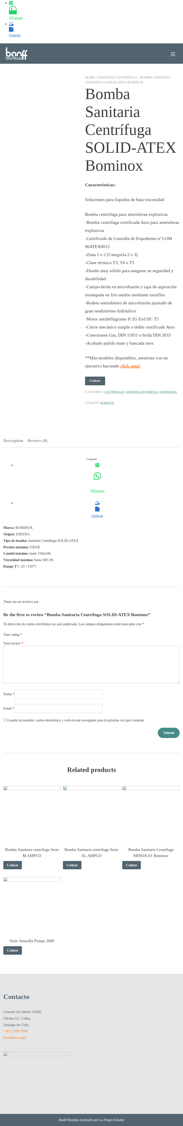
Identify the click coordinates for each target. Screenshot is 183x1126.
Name (9, 694)
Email (8, 708)
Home (90, 77)
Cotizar (95, 380)
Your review (13, 643)
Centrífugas (114, 392)
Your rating (12, 634)
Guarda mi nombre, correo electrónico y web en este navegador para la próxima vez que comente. (76, 720)
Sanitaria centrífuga (117, 77)
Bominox (107, 403)
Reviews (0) (37, 440)
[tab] (15, 440)
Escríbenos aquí (14, 1037)
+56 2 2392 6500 (15, 1031)
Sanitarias (168, 392)
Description (13, 440)
